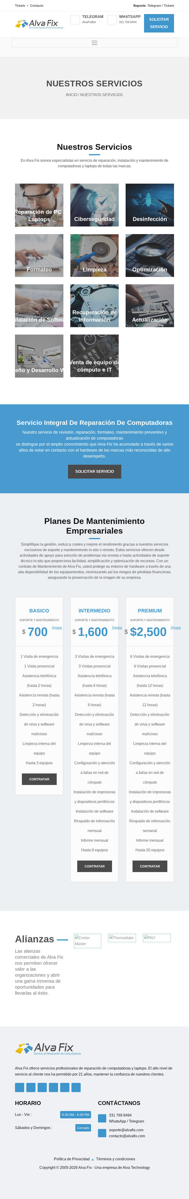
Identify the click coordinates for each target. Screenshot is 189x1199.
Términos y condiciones (115, 1159)
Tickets (20, 5)
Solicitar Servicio (94, 471)
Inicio (71, 95)
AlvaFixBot (89, 22)
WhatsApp (117, 1121)
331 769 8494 (128, 22)
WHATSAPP (130, 17)
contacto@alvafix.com (127, 1136)
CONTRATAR (39, 779)
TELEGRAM (92, 17)
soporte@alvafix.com (126, 1130)
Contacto (36, 5)
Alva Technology (136, 1168)
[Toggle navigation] (94, 42)
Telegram (154, 5)
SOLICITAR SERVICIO (159, 23)
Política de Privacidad (72, 1159)
